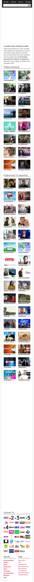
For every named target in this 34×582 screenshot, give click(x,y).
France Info (11, 537)
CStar (11, 527)
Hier (19, 562)
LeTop (6, 551)
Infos (5, 577)
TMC (22, 522)
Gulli (6, 546)
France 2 (11, 518)
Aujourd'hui (21, 560)
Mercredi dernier (23, 566)
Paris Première (22, 532)
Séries (6, 562)
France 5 (27, 518)
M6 (6, 522)
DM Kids (27, 546)
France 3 (16, 518)
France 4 (6, 527)
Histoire (22, 551)
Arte (11, 522)
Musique (6, 575)
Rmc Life (11, 532)
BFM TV (22, 537)
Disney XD (22, 546)
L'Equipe (27, 541)
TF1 (6, 518)
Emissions (7, 567)
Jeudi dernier (22, 564)
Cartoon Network (16, 546)
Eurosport (22, 541)
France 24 (11, 541)
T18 (27, 532)
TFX (27, 522)
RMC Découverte (28, 527)
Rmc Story (6, 532)
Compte (27, 2)
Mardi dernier (22, 568)
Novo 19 (6, 537)
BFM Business (27, 537)
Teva (16, 532)
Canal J (11, 546)
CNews (16, 537)
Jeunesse (7, 571)
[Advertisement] (17, 26)
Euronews (6, 541)
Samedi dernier (23, 575)
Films (5, 565)
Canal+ (22, 518)
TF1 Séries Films (17, 527)
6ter (22, 527)
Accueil (6, 2)
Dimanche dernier (23, 573)
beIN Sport (16, 541)
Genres (20, 2)
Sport (5, 569)
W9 (16, 522)
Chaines (13, 2)
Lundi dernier (22, 570)
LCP (11, 551)
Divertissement (9, 560)
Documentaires (9, 573)
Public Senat (16, 551)
